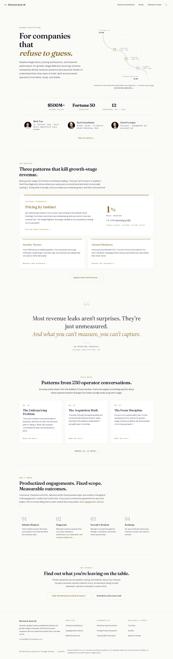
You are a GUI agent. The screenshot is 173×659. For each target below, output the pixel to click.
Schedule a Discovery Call (109, 596)
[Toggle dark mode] (166, 5)
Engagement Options (74, 631)
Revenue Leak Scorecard (107, 626)
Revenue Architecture (125, 5)
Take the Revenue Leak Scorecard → (69, 596)
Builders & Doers (154, 5)
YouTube (131, 626)
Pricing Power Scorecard (107, 631)
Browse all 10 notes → (86, 451)
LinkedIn (61, 651)
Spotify (131, 631)
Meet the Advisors (73, 636)
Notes (141, 5)
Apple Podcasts (134, 636)
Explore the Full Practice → (87, 278)
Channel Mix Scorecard (106, 636)
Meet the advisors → (86, 138)
